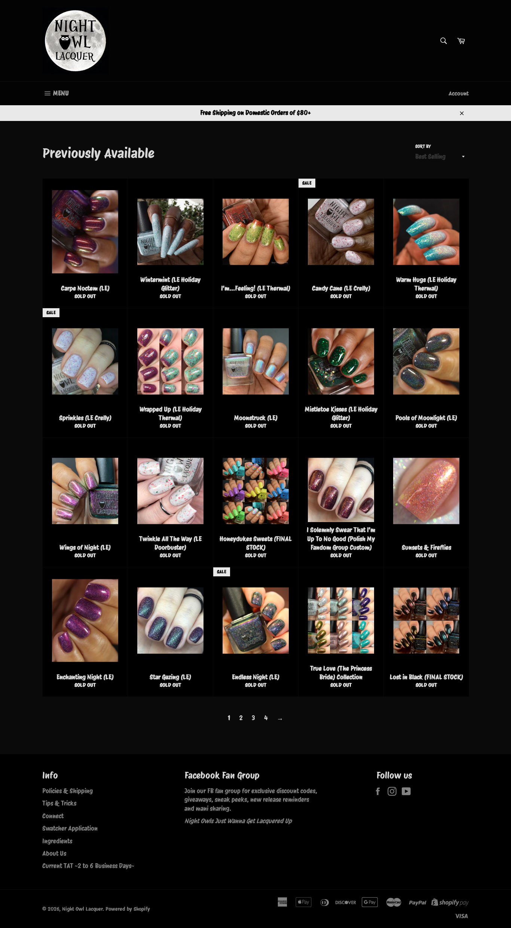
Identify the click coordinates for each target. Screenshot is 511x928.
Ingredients (57, 841)
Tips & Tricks (59, 803)
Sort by (423, 146)
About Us (54, 853)
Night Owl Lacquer (82, 909)
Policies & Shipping (67, 791)
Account (459, 93)
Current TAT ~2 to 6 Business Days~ (88, 866)
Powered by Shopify (127, 909)
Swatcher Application (70, 828)
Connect (53, 816)
